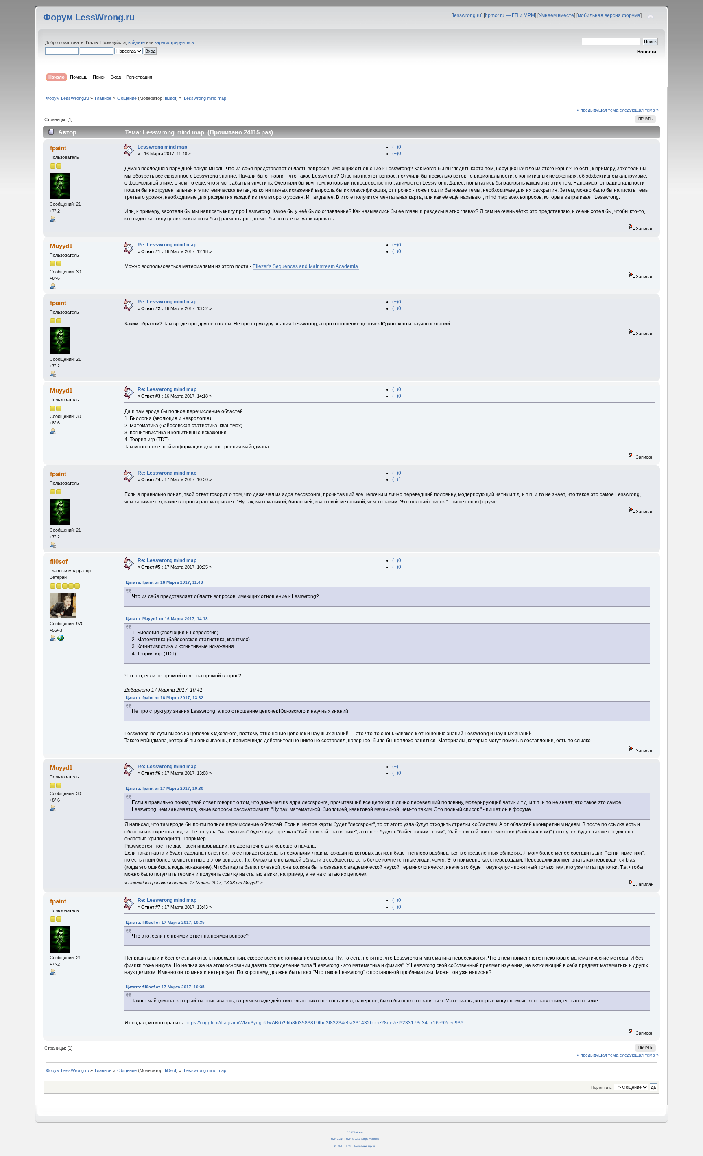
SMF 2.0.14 (337, 1138)
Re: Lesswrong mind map (167, 245)
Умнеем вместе (556, 15)
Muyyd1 (61, 245)
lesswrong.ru (467, 15)
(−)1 (396, 479)
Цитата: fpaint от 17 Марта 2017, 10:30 (164, 788)
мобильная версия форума (609, 15)
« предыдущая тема (597, 110)
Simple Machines (370, 1138)
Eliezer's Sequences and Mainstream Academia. (306, 266)
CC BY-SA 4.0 (354, 1132)
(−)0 (396, 153)
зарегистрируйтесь (174, 42)
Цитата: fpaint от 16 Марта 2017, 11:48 (164, 582)
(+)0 (396, 147)
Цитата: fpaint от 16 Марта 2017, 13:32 (164, 697)
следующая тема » (639, 110)
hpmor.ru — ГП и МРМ (510, 15)
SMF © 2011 (353, 1138)
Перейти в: (602, 1087)
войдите (136, 42)
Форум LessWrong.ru (89, 17)
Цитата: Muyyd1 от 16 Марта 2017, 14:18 (167, 618)
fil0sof (170, 98)
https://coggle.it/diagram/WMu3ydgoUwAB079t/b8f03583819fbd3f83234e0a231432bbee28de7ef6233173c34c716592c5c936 (324, 1023)
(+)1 (396, 766)
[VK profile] (60, 639)
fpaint (58, 148)
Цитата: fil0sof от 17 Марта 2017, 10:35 (165, 922)
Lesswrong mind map (162, 147)
